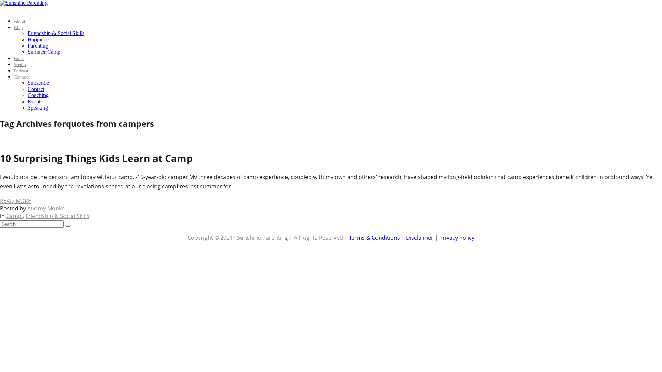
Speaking (38, 108)
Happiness (39, 39)
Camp (14, 216)
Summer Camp (44, 52)
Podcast (21, 70)
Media (20, 64)
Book (19, 58)
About (20, 21)
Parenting (38, 46)
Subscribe (38, 83)
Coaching (38, 95)
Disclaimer (419, 237)
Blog (18, 27)
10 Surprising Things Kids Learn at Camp (96, 158)
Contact (36, 89)
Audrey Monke (46, 208)
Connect (22, 77)
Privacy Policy (456, 237)
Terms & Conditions (374, 237)
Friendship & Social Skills (56, 33)
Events (35, 101)
